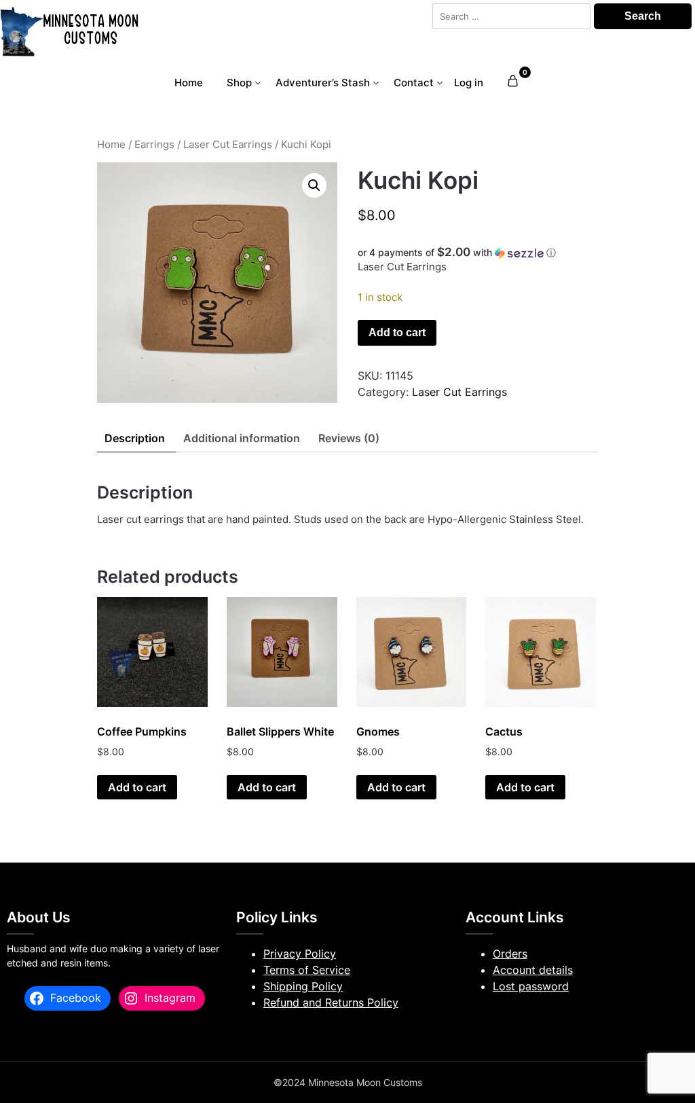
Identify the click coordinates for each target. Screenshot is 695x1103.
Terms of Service (306, 970)
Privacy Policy (299, 953)
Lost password (531, 986)
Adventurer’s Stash (323, 82)
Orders (510, 953)
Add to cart (397, 332)
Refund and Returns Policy (330, 1002)
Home (188, 82)
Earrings (154, 145)
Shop (239, 82)
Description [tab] (135, 438)
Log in (468, 82)
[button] (314, 185)
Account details (533, 970)
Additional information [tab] (241, 438)
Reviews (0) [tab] (348, 438)
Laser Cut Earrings (227, 145)
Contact (414, 82)
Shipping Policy (303, 986)
